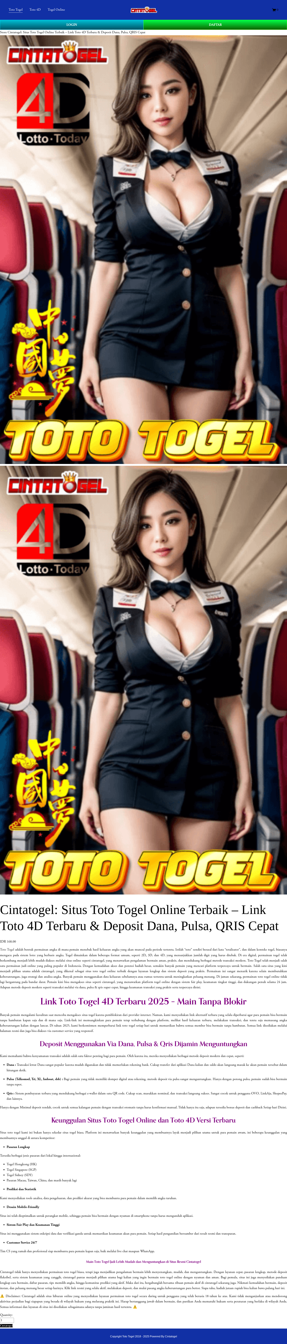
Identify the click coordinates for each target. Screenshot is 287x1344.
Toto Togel (7, 950)
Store (3, 32)
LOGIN (71, 25)
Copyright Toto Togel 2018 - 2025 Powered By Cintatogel (143, 1336)
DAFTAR (215, 25)
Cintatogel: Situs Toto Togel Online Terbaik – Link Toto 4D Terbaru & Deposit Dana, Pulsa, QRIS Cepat (76, 32)
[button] (6, 1325)
